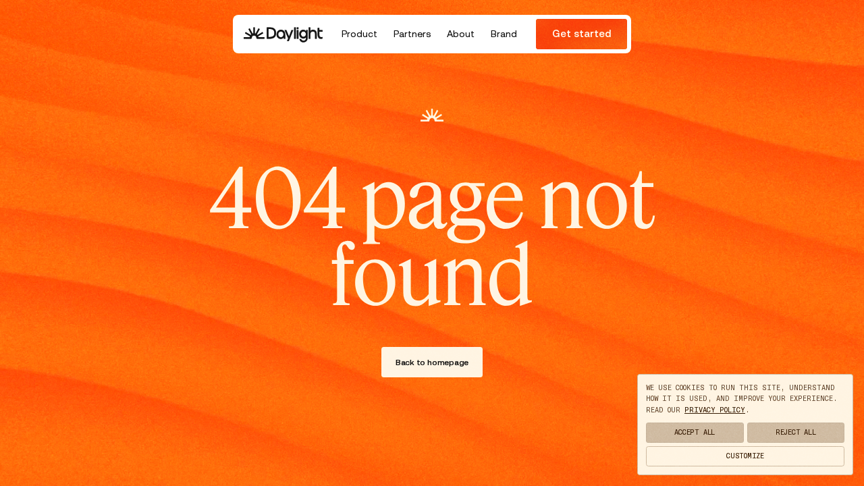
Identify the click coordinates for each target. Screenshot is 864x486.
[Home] (283, 34)
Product (359, 33)
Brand (504, 33)
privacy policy (714, 410)
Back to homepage (432, 362)
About (461, 33)
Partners (412, 33)
